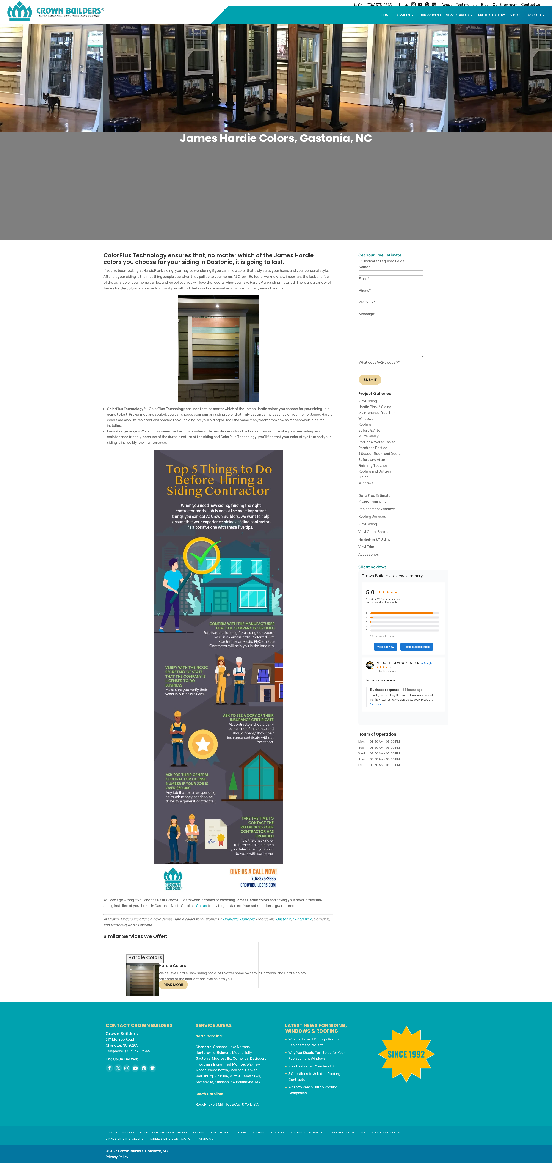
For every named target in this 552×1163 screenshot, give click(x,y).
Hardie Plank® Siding (374, 406)
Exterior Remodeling (210, 1132)
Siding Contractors (348, 1132)
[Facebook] (109, 1068)
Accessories (368, 554)
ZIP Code (367, 302)
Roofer (240, 1132)
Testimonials (466, 5)
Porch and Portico (372, 447)
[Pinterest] (427, 4)
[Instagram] (413, 4)
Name (364, 266)
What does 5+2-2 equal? (379, 362)
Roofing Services (372, 516)
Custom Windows (120, 1132)
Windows (365, 418)
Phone (365, 290)
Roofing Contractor (308, 1132)
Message (367, 313)
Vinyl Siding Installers (124, 1139)
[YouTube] (420, 4)
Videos (515, 15)
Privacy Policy (117, 1156)
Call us (201, 905)
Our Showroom (504, 5)
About (447, 5)
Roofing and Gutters (374, 471)
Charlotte (230, 919)
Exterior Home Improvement (163, 1132)
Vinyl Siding (367, 401)
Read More (173, 984)
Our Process (430, 15)
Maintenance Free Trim (377, 412)
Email (364, 278)
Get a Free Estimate (374, 495)
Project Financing (372, 501)
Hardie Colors (172, 965)
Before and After (371, 459)
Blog (485, 5)
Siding (363, 477)
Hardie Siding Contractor (171, 1139)
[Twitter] (118, 1068)
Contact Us (530, 5)
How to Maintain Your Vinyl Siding (315, 1066)
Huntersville (302, 919)
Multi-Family (368, 436)
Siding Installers (385, 1132)
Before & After (370, 430)
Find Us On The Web (122, 1059)
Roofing (364, 424)
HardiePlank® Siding (374, 539)
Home (385, 15)
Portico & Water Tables (377, 442)
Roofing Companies (268, 1132)
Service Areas (457, 15)
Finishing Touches (373, 465)
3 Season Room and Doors (379, 453)
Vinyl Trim (366, 546)
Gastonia (283, 919)
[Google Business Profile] (152, 1068)
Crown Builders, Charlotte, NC (143, 1151)
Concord (247, 919)
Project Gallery (491, 15)
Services (403, 15)
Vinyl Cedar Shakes (373, 531)
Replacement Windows (377, 508)
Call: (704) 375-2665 (374, 4)
